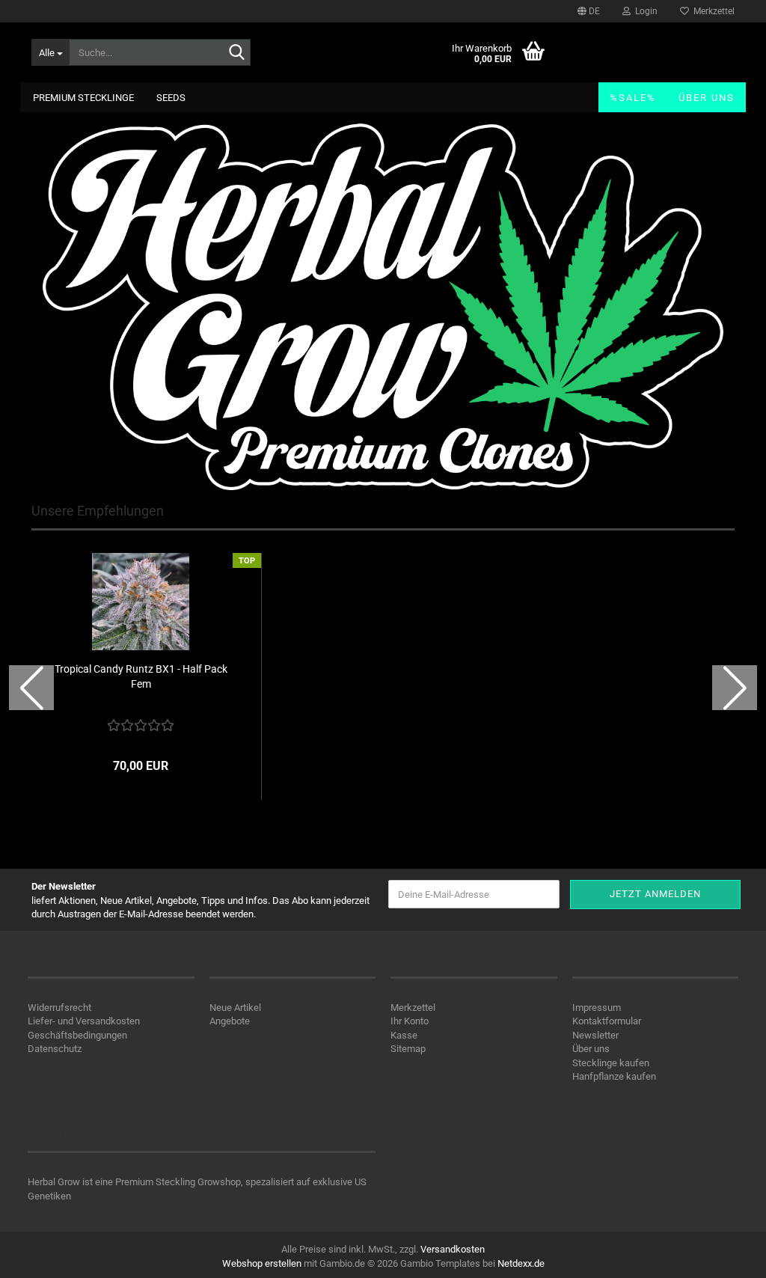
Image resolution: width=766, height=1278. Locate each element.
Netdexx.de (521, 1263)
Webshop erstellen (261, 1263)
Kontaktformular (606, 1021)
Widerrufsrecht (59, 1007)
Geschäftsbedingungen (77, 1035)
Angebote (229, 1021)
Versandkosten (452, 1249)
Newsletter (595, 1035)
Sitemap (408, 1048)
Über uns (706, 97)
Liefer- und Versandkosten (84, 1021)
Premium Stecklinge (83, 97)
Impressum (596, 1007)
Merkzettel (712, 11)
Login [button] (644, 11)
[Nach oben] (724, 1255)
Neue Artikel (235, 1007)
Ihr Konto (409, 1021)
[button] (588, 11)
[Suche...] (236, 53)
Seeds (171, 97)
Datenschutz (55, 1048)
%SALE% (633, 97)
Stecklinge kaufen (610, 1062)
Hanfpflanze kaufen (614, 1076)
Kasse (403, 1035)
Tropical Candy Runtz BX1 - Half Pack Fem (141, 676)
